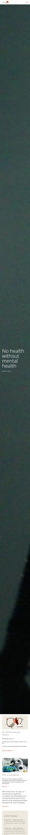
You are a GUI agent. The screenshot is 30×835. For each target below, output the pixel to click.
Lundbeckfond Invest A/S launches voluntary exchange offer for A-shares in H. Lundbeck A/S (15, 823)
